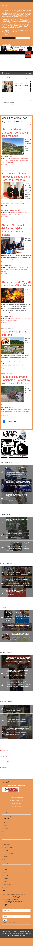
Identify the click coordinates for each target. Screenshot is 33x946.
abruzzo (14, 267)
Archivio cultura (8, 866)
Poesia (5, 859)
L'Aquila (6, 850)
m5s (24, 894)
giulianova (17, 894)
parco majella (10, 162)
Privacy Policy (7, 816)
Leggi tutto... (4, 164)
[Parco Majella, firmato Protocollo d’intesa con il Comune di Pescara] (12, 190)
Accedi (4, 920)
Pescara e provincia (9, 841)
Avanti (10, 421)
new (11, 896)
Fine (15, 421)
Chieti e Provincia (8, 847)
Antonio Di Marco (16, 411)
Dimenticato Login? (10, 923)
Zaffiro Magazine (8, 853)
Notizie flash (7, 881)
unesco (4, 162)
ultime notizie (24, 160)
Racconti (6, 856)
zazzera (27, 212)
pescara (14, 212)
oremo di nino (19, 269)
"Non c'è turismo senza (9, 83)
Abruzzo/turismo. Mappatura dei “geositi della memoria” (14, 132)
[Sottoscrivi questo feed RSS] (30, 124)
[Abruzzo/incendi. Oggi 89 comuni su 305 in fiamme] (12, 295)
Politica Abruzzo (8, 884)
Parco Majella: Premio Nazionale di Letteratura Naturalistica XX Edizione (16, 380)
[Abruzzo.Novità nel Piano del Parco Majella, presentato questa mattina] (12, 245)
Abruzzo (11, 265)
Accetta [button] (23, 38)
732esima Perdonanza (23, 95)
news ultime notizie (8, 899)
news (18, 160)
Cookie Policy (7, 813)
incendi (14, 318)
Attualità (6, 878)
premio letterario (24, 364)
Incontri (11, 407)
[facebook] (15, 2)
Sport (5, 869)
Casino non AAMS (4, 750)
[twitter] (17, 2)
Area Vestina (7, 844)
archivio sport (7, 875)
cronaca (6, 828)
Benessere (6, 822)
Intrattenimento (8, 887)
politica (6, 831)
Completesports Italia (5, 767)
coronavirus (12, 894)
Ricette (5, 825)
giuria (22, 365)
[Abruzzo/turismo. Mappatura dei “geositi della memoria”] (12, 146)
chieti (8, 894)
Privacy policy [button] (8, 34)
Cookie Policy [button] (8, 32)
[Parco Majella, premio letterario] (12, 345)
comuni (24, 318)
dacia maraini (9, 413)
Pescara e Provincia (14, 210)
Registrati (6, 926)
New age (6, 863)
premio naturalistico (25, 409)
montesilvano (6, 897)
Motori (5, 872)
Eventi (10, 156)
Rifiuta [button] (9, 38)
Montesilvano (7, 835)
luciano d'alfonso (6, 411)
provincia (4, 365)
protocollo (4, 214)
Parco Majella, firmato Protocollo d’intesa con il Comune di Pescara (15, 176)
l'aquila (21, 894)
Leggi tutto (14, 93)
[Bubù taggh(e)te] (16, 47)
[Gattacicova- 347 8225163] (16, 444)
